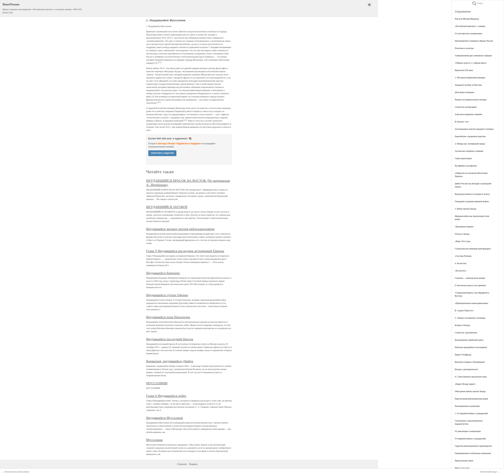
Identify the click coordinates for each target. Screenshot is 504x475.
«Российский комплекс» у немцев (470, 26)
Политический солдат (488, 472)
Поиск (477, 3)
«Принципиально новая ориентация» (471, 303)
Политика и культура (464, 48)
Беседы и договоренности (466, 369)
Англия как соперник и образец (469, 151)
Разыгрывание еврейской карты (469, 339)
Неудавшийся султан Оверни (167, 295)
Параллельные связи (464, 460)
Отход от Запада (462, 233)
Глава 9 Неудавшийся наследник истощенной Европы (185, 251)
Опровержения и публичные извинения (473, 453)
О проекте (182, 464)
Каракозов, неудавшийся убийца (169, 361)
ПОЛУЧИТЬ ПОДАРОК (162, 153)
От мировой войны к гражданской (470, 438)
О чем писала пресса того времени (470, 285)
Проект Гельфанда (463, 354)
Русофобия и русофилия (465, 165)
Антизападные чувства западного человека (474, 129)
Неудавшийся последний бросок (169, 339)
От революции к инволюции (468, 431)
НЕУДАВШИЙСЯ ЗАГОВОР (167, 207)
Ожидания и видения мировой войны (472, 201)
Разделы (193, 464)
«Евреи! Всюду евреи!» (465, 384)
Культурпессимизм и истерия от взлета (472, 194)
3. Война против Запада (465, 208)
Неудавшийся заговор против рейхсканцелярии (180, 229)
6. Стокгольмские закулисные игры (471, 376)
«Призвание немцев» (464, 226)
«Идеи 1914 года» (463, 241)
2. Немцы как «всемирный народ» (470, 143)
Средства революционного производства (473, 445)
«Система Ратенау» (463, 255)
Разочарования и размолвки (467, 406)
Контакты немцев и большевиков (470, 361)
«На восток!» (461, 270)
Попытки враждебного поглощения (471, 347)
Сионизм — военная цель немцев (470, 278)
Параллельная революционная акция (471, 398)
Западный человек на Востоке (468, 84)
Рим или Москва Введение (467, 18)
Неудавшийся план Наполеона (168, 317)
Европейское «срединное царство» (470, 136)
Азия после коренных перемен (468, 114)
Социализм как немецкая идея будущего (473, 248)
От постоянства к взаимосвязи (468, 33)
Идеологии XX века (464, 70)
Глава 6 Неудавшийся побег (166, 396)
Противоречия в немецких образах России (474, 40)
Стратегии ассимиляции (466, 106)
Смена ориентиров (463, 158)
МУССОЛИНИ (156, 383)
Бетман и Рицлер (462, 325)
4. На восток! (461, 263)
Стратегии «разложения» (466, 332)
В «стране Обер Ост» (464, 310)
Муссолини (154, 440)
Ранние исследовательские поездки (471, 99)
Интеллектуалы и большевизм (17, 472)
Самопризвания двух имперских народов (473, 55)
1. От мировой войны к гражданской (471, 413)
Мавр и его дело (462, 467)
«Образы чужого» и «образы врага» (471, 62)
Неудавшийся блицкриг (163, 273)
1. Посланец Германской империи (470, 77)
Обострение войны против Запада (470, 391)
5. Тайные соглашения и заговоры (470, 317)
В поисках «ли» (462, 121)
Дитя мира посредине (464, 92)
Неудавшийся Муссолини (164, 418)
